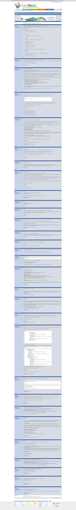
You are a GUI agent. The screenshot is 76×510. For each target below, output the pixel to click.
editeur (16, 25)
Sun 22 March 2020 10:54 (17, 467)
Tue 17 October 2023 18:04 (18, 486)
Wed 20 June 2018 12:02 (17, 255)
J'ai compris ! (58, 0)
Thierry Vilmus (16, 59)
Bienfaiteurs (40, 504)
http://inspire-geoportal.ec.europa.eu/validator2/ (29, 113)
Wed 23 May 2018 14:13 (17, 218)
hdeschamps (16, 288)
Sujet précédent (25, 23)
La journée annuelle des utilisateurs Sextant (28, 210)
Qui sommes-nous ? (41, 503)
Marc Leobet (16, 395)
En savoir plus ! (62, 0)
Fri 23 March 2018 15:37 (17, 117)
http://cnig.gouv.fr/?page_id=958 (27, 193)
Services (46, 504)
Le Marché (42, 9)
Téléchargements (23, 505)
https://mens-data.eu (26, 403)
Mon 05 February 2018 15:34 (18, 67)
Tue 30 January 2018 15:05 (18, 58)
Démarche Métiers (29, 504)
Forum (15, 502)
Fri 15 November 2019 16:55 (18, 416)
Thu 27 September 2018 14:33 (18, 287)
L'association (40, 502)
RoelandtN (16, 93)
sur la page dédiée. (42, 242)
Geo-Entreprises (35, 502)
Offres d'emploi (29, 502)
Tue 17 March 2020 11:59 (17, 458)
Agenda (22, 502)
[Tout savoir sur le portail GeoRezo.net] (61, 9)
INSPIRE (24, 26)
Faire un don (56, 504)
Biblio (21, 503)
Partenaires (40, 505)
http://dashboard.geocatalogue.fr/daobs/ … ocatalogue (29, 432)
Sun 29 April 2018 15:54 (17, 190)
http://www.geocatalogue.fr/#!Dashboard (42, 412)
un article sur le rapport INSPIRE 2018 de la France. (33, 233)
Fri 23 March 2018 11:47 (17, 92)
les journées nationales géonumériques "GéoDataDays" (55, 249)
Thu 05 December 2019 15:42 (18, 439)
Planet (15, 504)
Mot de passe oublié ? (59, 2)
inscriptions (32, 21)
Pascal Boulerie (17, 256)
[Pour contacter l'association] (59, 9)
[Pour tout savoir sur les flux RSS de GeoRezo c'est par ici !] (60, 9)
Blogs (15, 503)
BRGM (28, 25)
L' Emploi (34, 9)
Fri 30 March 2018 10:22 (17, 170)
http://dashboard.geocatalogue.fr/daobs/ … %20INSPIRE (30, 223)
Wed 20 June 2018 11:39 (17, 248)
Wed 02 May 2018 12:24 (17, 200)
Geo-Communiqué (35, 503)
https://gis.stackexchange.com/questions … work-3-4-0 (30, 112)
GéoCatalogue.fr (33, 25)
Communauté (18, 9)
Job (45, 503)
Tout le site (46, 502)
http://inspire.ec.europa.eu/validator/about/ (28, 453)
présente (45, 21)
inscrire (34, 144)
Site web (16, 194)
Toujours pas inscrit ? (55, 2)
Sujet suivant (39, 23)
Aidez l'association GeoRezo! (27, 391)
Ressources (26, 9)
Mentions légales (56, 505)
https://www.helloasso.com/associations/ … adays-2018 (29, 262)
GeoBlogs (46, 505)
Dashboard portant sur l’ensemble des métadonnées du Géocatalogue (35, 86)
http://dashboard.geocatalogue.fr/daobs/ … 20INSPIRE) (29, 430)
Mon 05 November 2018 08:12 (18, 376)
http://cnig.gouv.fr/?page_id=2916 (27, 447)
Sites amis (16, 505)
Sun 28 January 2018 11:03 (18, 24)
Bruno (15, 191)
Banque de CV (28, 503)
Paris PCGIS (22, 504)
